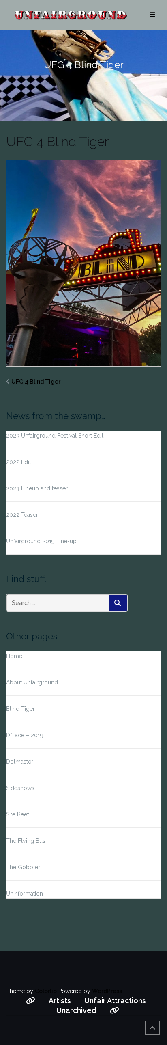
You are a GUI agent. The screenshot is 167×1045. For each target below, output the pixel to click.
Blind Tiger (20, 709)
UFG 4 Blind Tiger (35, 381)
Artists (60, 1000)
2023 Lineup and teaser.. (38, 488)
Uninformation (24, 893)
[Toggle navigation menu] (152, 15)
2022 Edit (18, 462)
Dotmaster (19, 761)
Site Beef (17, 814)
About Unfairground (32, 682)
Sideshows (20, 788)
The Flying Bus (25, 841)
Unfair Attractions (115, 1000)
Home (14, 656)
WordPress (107, 991)
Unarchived (76, 1010)
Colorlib (46, 991)
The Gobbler (23, 867)
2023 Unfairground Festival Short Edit (54, 435)
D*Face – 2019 (24, 735)
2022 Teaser (22, 515)
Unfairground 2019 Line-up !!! (44, 541)
